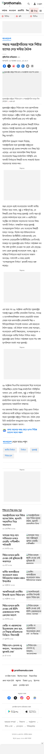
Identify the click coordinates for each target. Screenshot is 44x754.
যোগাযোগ (19, 726)
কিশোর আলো (22, 676)
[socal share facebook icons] (4, 67)
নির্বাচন (23, 450)
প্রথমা (15, 685)
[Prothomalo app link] (13, 712)
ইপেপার (36, 680)
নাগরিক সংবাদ (10, 676)
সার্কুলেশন (32, 722)
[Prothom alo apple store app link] (31, 712)
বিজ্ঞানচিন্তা (33, 676)
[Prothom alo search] (28, 3)
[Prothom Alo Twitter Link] (16, 698)
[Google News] (35, 698)
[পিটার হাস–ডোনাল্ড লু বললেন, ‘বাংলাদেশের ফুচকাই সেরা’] (34, 650)
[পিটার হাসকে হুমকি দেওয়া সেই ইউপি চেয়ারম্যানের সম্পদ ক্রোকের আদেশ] (34, 612)
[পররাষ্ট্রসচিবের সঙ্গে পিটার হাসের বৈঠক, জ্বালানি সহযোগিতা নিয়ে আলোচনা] (34, 522)
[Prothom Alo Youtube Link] (29, 698)
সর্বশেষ (4, 11)
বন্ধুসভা (18, 680)
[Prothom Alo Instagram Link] (23, 698)
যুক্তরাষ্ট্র (34, 450)
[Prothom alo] (12, 3)
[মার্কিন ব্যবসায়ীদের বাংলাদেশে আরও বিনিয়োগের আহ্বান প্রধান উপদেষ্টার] (34, 579)
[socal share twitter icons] (9, 67)
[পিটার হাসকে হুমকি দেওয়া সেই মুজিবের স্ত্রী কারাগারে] (34, 560)
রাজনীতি (21, 11)
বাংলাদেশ (12, 11)
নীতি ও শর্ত (8, 726)
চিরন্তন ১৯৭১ (27, 680)
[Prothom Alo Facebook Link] (10, 698)
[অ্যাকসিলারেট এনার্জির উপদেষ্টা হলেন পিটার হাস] (34, 595)
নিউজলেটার (31, 726)
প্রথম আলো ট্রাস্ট (8, 680)
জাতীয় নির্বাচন (10, 450)
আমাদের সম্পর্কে (10, 722)
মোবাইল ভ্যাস (24, 685)
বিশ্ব (27, 11)
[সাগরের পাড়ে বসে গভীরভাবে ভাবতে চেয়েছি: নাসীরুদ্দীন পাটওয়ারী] (34, 542)
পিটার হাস (8, 456)
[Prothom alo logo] (22, 671)
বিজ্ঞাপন (22, 722)
